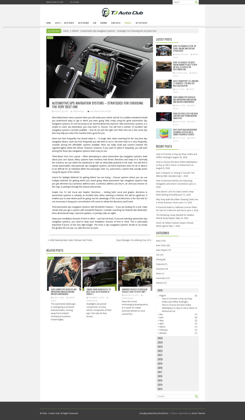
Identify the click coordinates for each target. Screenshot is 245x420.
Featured (160, 264)
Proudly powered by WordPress (153, 413)
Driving (103, 22)
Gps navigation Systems (100, 111)
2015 (160, 380)
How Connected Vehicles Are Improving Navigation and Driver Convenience (64, 292)
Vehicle (128, 22)
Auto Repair (83, 22)
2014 (160, 385)
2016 (160, 376)
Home (48, 22)
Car (94, 22)
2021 (160, 355)
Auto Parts (69, 22)
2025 (160, 338)
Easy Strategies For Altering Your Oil (132, 240)
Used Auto (116, 22)
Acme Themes (198, 413)
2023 (160, 346)
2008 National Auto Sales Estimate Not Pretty (71, 240)
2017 (160, 372)
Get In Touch (74, 2)
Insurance (160, 268)
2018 (160, 368)
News (158, 273)
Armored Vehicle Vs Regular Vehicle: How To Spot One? (134, 290)
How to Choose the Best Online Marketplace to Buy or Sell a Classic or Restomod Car (185, 66)
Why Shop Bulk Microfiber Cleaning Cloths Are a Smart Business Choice (185, 132)
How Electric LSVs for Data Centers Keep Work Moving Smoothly (185, 116)
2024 (160, 342)
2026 (160, 290)
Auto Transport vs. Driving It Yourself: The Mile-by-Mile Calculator (185, 83)
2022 (160, 351)
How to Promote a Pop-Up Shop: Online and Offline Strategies (184, 48)
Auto (57, 22)
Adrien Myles (78, 111)
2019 (160, 363)
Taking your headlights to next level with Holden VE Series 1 (98, 292)
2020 (160, 359)
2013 (160, 389)
